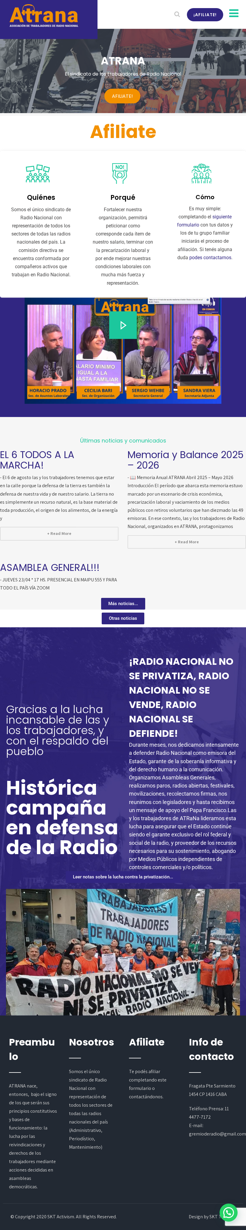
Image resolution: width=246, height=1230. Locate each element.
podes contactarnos (210, 257)
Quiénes (41, 197)
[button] (123, 325)
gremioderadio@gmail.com (217, 1134)
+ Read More (59, 533)
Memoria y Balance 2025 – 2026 (186, 459)
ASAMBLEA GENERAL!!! (50, 567)
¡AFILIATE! (205, 15)
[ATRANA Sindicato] (44, 16)
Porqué (122, 197)
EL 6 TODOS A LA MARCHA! (37, 459)
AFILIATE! (122, 95)
